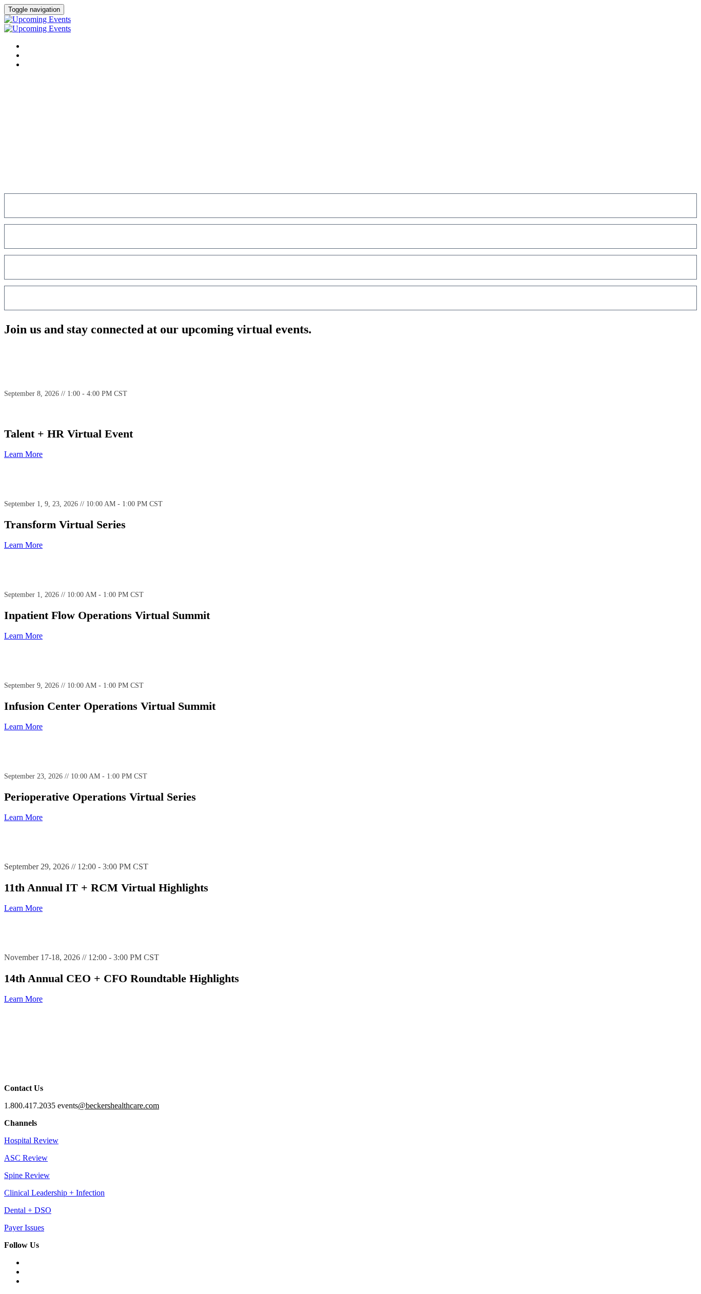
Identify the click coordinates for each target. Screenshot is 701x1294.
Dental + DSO (27, 1210)
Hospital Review (31, 1140)
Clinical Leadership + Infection (54, 1192)
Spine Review (27, 1175)
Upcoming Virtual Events (73, 55)
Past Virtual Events (63, 65)
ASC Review (26, 1157)
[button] (23, 454)
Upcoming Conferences (69, 46)
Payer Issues (24, 1227)
